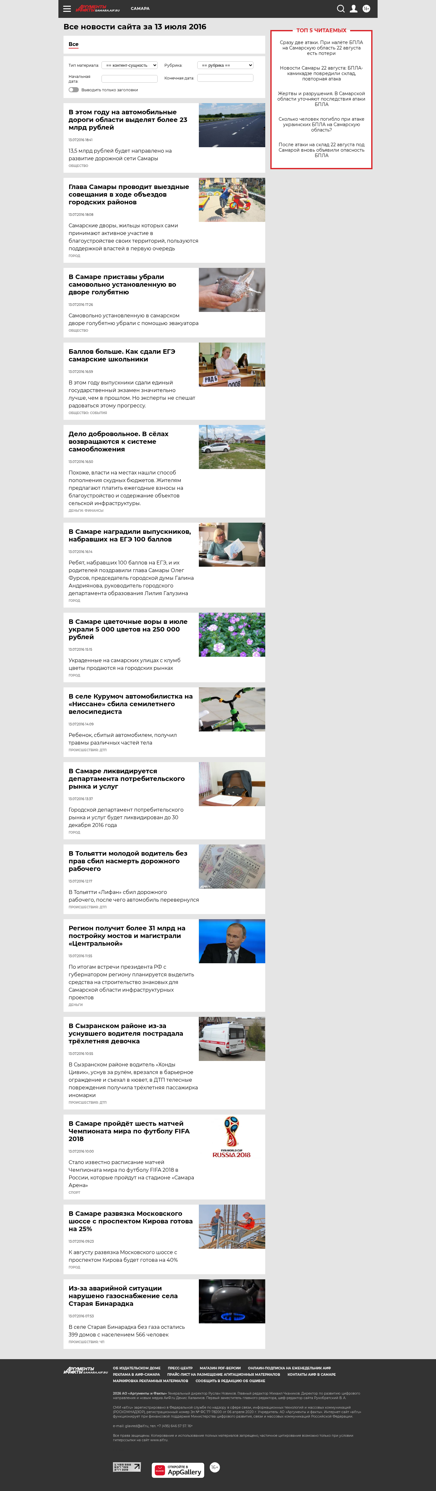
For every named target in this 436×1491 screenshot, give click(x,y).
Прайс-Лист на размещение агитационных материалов (223, 1375)
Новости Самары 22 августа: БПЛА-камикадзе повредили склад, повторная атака (321, 73)
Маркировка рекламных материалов (150, 1381)
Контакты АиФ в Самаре (312, 1375)
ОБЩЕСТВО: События (88, 413)
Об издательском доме (137, 1368)
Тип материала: (84, 65)
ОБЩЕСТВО (78, 166)
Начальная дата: (79, 79)
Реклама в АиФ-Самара (136, 1375)
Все (74, 44)
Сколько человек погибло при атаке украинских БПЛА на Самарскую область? (322, 125)
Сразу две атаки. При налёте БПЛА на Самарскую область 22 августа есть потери (321, 48)
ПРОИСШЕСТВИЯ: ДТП (88, 750)
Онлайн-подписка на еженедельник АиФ (289, 1368)
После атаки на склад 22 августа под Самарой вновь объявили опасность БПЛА (322, 150)
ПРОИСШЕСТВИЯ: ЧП (86, 1342)
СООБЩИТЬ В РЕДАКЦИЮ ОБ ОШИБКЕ (230, 1381)
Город (74, 256)
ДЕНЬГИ (76, 1005)
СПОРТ (74, 1192)
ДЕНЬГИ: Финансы (86, 510)
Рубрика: (173, 65)
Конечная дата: (179, 78)
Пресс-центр (180, 1368)
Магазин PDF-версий (220, 1368)
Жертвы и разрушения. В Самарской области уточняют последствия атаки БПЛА (321, 99)
